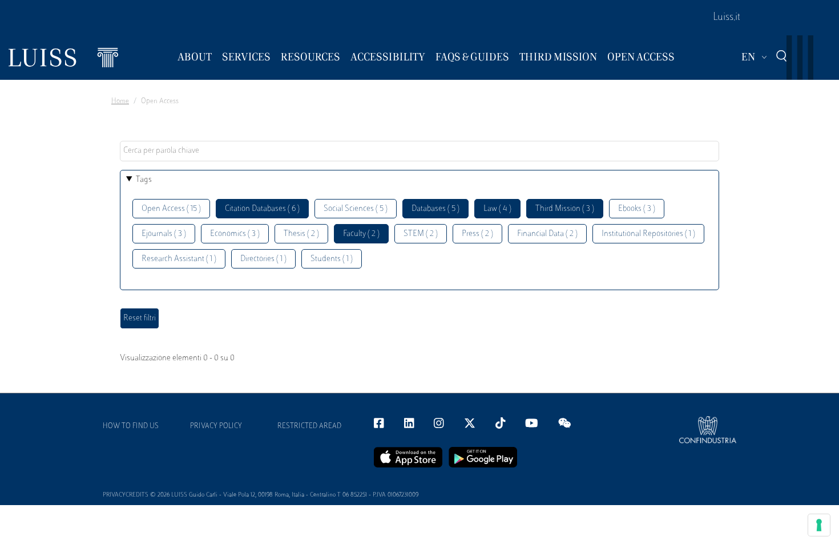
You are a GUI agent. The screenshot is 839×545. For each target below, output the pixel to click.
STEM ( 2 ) (421, 234)
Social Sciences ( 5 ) (356, 209)
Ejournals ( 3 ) (164, 234)
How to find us (131, 426)
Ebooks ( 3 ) (636, 209)
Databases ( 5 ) (435, 209)
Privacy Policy (216, 426)
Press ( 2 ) (477, 234)
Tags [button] (144, 180)
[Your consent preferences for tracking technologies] (819, 525)
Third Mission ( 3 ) (564, 209)
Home (120, 101)
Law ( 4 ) (497, 209)
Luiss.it (726, 18)
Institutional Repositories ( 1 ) (648, 234)
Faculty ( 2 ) (361, 234)
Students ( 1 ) (331, 259)
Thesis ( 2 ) (301, 234)
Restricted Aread (309, 426)
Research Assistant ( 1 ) (179, 259)
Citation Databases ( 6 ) (262, 209)
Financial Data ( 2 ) (547, 234)
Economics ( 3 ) (235, 234)
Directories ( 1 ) (263, 259)
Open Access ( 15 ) (171, 209)
